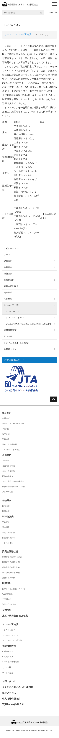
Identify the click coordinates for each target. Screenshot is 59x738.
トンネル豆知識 (23, 34)
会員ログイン (10, 349)
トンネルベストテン (15, 317)
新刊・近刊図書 (8, 532)
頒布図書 (6, 527)
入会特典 (6, 460)
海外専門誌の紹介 (9, 604)
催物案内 (8, 273)
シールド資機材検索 (10, 662)
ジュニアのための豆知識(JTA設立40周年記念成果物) (29, 324)
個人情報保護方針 (11, 698)
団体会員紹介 (7, 476)
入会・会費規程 (8, 471)
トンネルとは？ (13, 311)
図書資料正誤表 (8, 538)
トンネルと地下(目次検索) (16, 342)
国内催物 (6, 506)
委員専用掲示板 (8, 578)
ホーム (8, 34)
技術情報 (8, 299)
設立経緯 (6, 434)
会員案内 (8, 267)
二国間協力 (6, 599)
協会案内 (8, 261)
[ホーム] (20, 4)
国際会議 (6, 511)
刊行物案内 (9, 280)
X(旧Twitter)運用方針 (13, 704)
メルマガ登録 (7, 492)
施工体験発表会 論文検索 (15, 615)
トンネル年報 (7, 543)
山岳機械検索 (7, 651)
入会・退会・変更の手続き (13, 481)
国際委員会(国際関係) (11, 562)
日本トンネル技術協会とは (13, 423)
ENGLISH (52, 12)
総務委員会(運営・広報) (12, 557)
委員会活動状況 (11, 286)
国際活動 (8, 292)
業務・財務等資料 (9, 444)
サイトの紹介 (7, 673)
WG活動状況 (7, 594)
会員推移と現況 (8, 466)
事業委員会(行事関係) (11, 573)
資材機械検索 (10, 330)
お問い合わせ (9, 681)
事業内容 (6, 429)
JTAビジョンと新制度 (11, 450)
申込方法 (6, 522)
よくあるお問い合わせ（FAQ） (18, 687)
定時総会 (6, 439)
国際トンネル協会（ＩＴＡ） (14, 589)
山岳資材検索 (7, 657)
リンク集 (8, 336)
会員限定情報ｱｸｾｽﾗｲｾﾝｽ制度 (13, 487)
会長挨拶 (6, 418)
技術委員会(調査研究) (11, 567)
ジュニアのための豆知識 (12, 640)
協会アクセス (9, 692)
